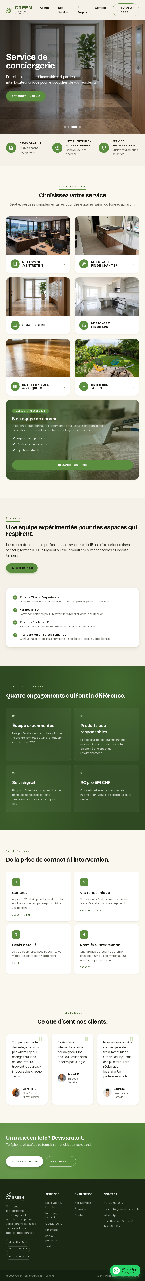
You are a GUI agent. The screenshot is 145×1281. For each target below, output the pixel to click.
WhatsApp (111, 1215)
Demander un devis (25, 96)
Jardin (49, 1246)
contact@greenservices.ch (121, 1209)
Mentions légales (107, 1275)
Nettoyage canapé (52, 1215)
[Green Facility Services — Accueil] (21, 1196)
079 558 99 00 (60, 1161)
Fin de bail (51, 1229)
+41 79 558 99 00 (114, 1203)
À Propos (82, 10)
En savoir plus (22, 568)
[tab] (65, 127)
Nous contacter (24, 1161)
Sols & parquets (51, 1238)
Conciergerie (53, 1223)
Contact (100, 8)
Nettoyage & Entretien (53, 1205)
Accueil (45, 8)
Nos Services (64, 10)
